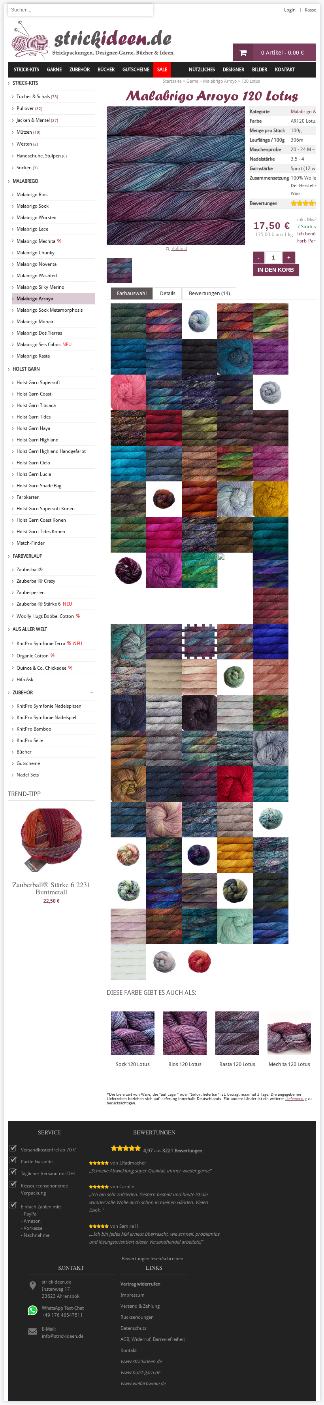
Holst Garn (26, 369)
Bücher (24, 752)
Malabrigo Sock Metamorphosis (50, 310)
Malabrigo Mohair (35, 321)
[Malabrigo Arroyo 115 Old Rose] (270, 691)
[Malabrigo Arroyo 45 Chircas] (199, 442)
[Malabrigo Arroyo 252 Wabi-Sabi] (199, 940)
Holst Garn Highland (37, 440)
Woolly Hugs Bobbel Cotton (45, 616)
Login (290, 10)
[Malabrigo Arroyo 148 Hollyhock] (164, 584)
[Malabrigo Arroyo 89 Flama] (199, 513)
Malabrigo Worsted (37, 217)
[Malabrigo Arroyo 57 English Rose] (270, 478)
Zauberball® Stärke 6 (44, 604)
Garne (54, 69)
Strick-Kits (26, 69)
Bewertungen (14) (209, 293)
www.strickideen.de (141, 1361)
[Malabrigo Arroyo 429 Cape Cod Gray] (270, 406)
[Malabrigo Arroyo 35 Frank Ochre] (270, 513)
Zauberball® (30, 569)
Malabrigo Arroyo (35, 298)
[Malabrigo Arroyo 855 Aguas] (128, 335)
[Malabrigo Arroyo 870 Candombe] (235, 406)
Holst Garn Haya (33, 428)
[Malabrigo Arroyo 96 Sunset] (235, 869)
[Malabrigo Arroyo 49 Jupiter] (270, 620)
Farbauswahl (132, 293)
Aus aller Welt (30, 629)
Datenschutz (133, 1328)
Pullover (29, 108)
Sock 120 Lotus (133, 1064)
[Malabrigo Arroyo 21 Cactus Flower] (128, 406)
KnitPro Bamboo (34, 729)
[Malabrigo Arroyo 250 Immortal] (199, 584)
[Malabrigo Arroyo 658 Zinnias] (199, 976)
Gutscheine (28, 763)
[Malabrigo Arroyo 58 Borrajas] (270, 371)
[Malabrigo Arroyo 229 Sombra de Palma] (199, 869)
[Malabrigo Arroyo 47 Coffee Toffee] (199, 478)
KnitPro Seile (30, 740)
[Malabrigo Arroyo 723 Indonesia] (270, 584)
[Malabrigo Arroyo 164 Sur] (270, 869)
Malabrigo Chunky (36, 253)
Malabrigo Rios (32, 194)
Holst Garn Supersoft (38, 382)
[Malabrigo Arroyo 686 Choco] (270, 442)
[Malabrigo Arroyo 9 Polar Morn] (270, 762)
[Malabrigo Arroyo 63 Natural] (164, 691)
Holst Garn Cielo (33, 463)
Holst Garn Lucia (34, 474)
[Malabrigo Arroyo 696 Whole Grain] (164, 976)
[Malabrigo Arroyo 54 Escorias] (128, 513)
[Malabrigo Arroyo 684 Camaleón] (164, 406)
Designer (233, 69)
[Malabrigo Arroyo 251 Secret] (164, 869)
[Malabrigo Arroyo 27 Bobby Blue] (235, 371)
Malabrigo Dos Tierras (39, 333)
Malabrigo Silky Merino (40, 287)
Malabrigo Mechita (36, 241)
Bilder (259, 69)
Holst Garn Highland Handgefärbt (51, 451)
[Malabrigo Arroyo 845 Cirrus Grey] (164, 478)
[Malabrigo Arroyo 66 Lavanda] (164, 656)
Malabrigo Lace (32, 229)
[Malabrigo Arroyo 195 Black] (199, 371)
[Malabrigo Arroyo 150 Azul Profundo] (128, 371)
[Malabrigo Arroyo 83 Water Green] (235, 940)
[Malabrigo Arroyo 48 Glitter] (235, 549)
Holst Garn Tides (34, 417)
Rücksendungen (137, 1317)
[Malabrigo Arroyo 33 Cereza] (164, 442)
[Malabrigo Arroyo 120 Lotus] (119, 270)
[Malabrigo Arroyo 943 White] (128, 976)
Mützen (28, 132)
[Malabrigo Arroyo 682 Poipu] (235, 762)
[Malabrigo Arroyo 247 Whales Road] (270, 940)
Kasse (310, 10)
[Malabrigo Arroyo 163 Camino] (199, 406)
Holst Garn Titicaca (36, 405)
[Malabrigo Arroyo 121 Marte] (235, 656)
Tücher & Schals (37, 96)
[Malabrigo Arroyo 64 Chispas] (235, 442)
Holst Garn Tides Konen (41, 531)
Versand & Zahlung (140, 1306)
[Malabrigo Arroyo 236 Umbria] (235, 905)
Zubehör (23, 692)
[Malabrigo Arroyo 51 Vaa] (270, 905)
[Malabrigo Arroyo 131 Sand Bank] (235, 834)
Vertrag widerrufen (140, 1284)
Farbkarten (28, 497)
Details (167, 293)
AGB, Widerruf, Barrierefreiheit (153, 1339)
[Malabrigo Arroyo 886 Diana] (235, 478)
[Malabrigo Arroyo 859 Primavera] (128, 798)
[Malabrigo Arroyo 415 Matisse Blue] (270, 656)
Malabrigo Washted (37, 275)
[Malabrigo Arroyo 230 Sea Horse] (270, 834)
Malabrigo (25, 181)
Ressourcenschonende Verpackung (44, 1189)
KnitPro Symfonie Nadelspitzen (49, 706)
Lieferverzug (296, 1098)
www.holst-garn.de (140, 1372)
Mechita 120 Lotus (289, 1064)
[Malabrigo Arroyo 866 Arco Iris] (270, 335)
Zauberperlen (31, 592)
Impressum (133, 1295)
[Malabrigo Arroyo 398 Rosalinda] (164, 834)
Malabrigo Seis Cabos (44, 344)
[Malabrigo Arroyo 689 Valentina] (128, 940)
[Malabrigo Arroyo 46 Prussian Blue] (164, 798)
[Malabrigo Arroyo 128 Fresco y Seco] (128, 549)
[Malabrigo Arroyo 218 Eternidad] (164, 513)
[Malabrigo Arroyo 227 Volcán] (164, 940)
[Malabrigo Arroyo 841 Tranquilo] (199, 905)
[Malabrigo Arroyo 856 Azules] (164, 371)
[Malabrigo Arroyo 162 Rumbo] (199, 834)
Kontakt (285, 69)
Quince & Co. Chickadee (41, 668)
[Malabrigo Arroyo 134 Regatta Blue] (128, 834)
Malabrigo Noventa (37, 264)
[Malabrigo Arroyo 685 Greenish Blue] (270, 549)
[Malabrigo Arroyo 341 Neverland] (199, 691)
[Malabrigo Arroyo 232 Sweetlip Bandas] (128, 905)
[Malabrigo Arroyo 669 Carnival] (128, 442)
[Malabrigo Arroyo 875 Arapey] (199, 335)
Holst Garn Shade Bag (39, 486)
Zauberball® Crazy (36, 581)
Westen (27, 144)
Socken (27, 167)
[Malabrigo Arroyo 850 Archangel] (235, 335)
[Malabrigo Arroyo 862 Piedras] (128, 762)
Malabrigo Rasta (33, 356)
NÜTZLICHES (202, 69)
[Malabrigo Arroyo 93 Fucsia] (164, 549)
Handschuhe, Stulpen (42, 156)
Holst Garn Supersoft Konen (46, 508)
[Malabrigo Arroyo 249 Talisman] (164, 905)
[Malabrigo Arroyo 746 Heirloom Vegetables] (128, 584)
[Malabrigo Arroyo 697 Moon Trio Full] (128, 691)
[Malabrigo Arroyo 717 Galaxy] (199, 549)
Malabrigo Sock (33, 206)
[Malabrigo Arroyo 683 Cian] (128, 478)
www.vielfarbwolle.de (143, 1383)
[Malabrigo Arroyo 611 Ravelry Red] (235, 798)
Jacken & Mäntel (37, 120)
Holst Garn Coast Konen (41, 520)
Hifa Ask (25, 679)
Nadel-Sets (28, 775)
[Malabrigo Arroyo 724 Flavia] (235, 513)
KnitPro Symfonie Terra (49, 643)
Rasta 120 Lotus (237, 1064)
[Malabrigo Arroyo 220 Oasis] (235, 691)
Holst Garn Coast (34, 394)
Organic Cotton (33, 656)
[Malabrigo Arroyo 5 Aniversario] (164, 335)
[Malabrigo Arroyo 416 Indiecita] (235, 586)
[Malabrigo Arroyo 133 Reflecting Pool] (270, 798)
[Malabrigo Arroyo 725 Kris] (128, 656)
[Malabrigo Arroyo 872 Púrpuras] (199, 798)
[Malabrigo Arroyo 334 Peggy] (235, 727)
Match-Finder (31, 543)
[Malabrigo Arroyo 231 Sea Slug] (128, 869)
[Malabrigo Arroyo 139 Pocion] (199, 762)
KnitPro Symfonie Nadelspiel (46, 717)
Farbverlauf (27, 556)
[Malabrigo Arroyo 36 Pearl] (164, 727)
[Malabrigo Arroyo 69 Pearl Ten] (199, 727)
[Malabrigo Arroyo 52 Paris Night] (128, 727)
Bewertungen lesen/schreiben (152, 1258)
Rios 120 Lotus (185, 1064)
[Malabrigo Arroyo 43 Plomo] (164, 762)
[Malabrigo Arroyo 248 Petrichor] (270, 727)
